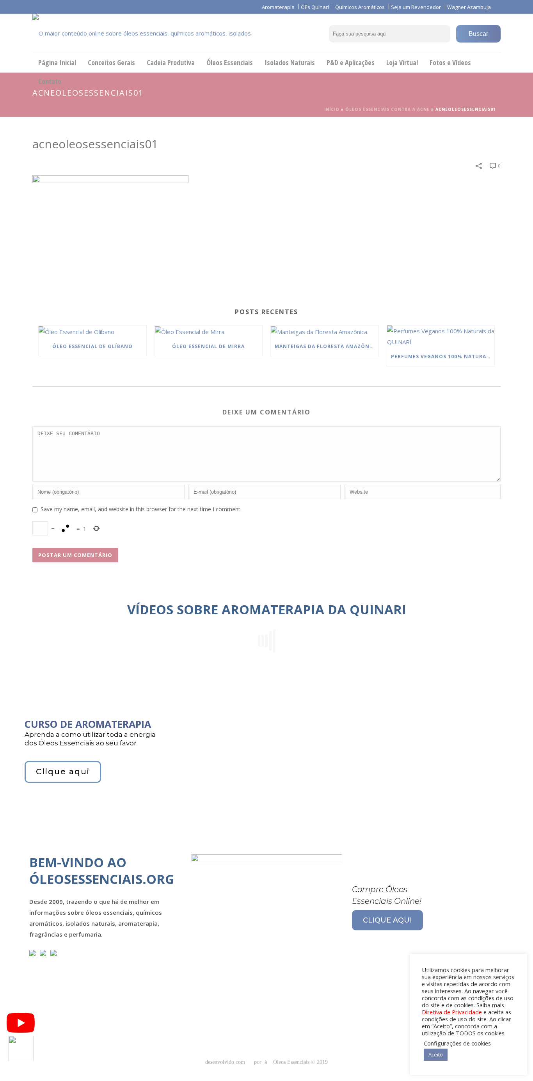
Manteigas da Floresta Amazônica (326, 346)
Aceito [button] (435, 1054)
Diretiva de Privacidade (452, 1012)
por (259, 1062)
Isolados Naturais (290, 62)
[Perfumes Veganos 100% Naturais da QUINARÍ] (441, 336)
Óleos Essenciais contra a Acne (387, 109)
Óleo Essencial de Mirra (208, 346)
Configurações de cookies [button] (457, 1043)
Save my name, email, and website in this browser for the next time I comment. (141, 509)
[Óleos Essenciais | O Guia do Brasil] (153, 33)
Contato (49, 81)
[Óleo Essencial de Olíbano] (92, 331)
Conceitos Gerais (111, 62)
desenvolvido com (226, 1062)
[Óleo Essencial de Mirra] (209, 331)
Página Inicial (57, 62)
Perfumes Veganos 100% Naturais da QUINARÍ (443, 356)
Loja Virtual (402, 62)
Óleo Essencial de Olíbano (92, 346)
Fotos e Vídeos (450, 62)
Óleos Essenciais (229, 62)
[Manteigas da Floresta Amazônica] (324, 331)
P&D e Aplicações (351, 62)
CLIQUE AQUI (387, 920)
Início (331, 109)
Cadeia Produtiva (171, 62)
